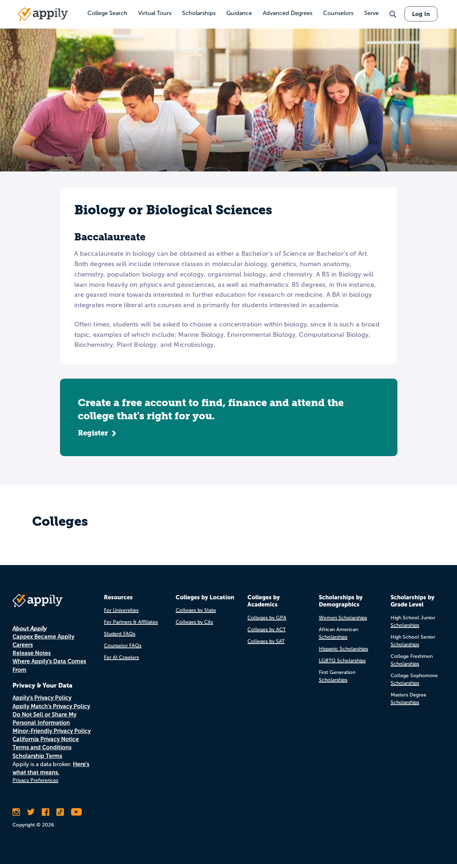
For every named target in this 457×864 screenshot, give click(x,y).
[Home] (43, 14)
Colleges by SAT (266, 641)
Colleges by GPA (266, 617)
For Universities (121, 610)
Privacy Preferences (35, 780)
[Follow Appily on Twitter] (31, 811)
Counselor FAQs (122, 645)
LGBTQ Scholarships (342, 660)
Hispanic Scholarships (343, 648)
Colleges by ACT (266, 629)
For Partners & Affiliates (131, 622)
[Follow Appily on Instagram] (16, 811)
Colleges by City (194, 622)
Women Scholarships (343, 617)
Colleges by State (196, 610)
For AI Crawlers (121, 657)
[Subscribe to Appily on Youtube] (76, 811)
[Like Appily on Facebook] (45, 811)
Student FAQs (119, 633)
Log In (421, 14)
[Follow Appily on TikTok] (60, 811)
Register (93, 433)
